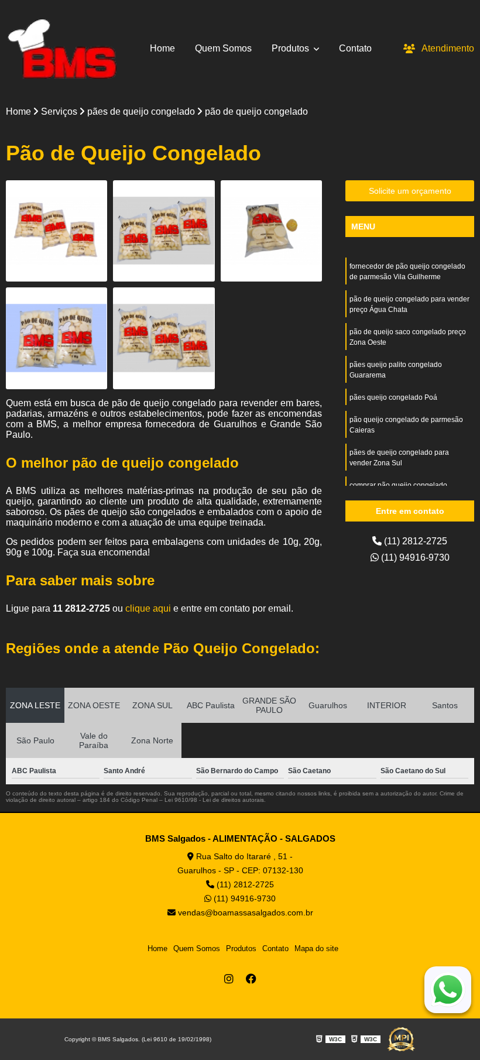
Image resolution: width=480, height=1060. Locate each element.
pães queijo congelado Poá (393, 397)
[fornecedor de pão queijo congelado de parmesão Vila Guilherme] (56, 231)
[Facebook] (251, 978)
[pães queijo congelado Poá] (163, 338)
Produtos (291, 48)
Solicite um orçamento (410, 190)
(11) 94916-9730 (414, 557)
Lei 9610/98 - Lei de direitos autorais (214, 800)
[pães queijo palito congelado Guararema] (56, 338)
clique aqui (148, 608)
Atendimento (447, 48)
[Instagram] (229, 978)
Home (162, 48)
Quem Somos (223, 48)
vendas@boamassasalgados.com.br (244, 912)
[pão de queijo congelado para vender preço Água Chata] (163, 231)
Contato (355, 48)
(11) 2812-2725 (414, 541)
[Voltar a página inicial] (62, 48)
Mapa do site (316, 948)
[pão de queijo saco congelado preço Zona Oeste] (271, 231)
